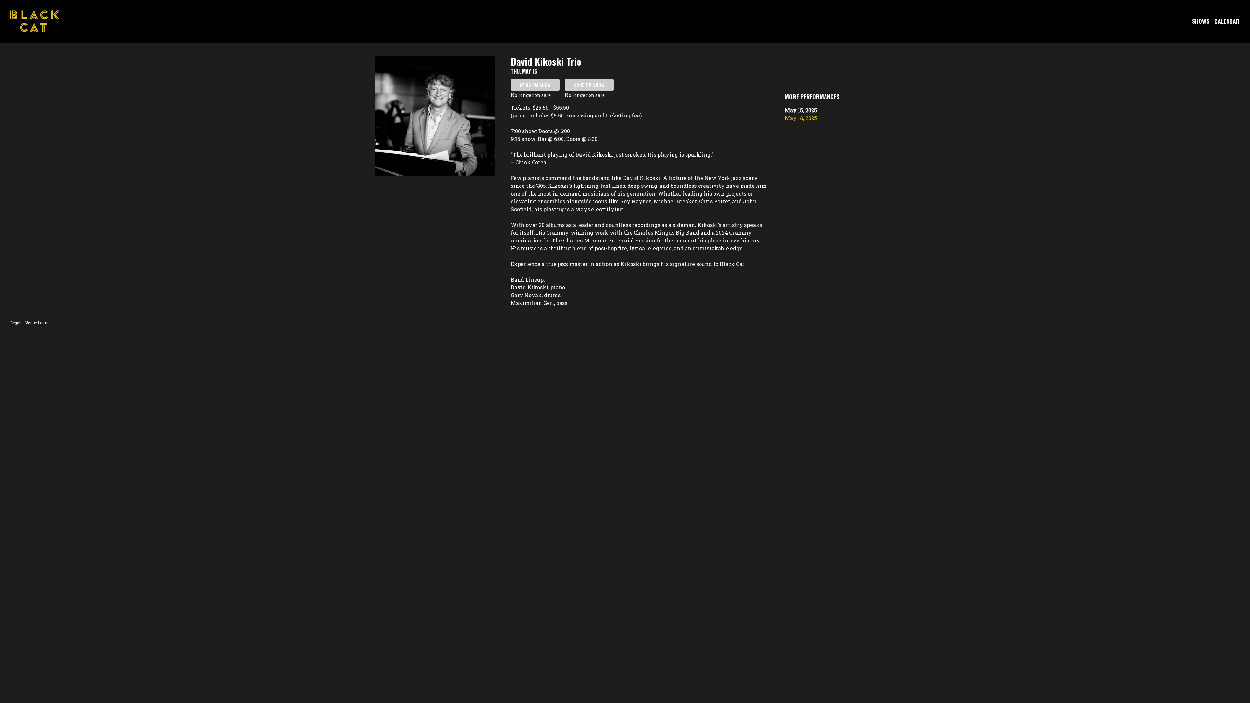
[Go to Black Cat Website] (34, 21)
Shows (1200, 21)
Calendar (1227, 21)
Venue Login (37, 322)
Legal (15, 322)
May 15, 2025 (801, 110)
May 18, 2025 (801, 118)
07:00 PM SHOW (535, 84)
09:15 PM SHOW (589, 84)
